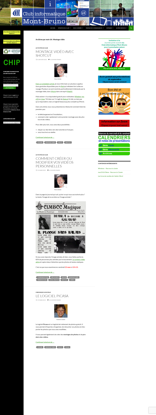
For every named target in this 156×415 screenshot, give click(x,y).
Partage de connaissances (94, 28)
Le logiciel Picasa (52, 296)
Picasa (67, 347)
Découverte (55, 277)
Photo (60, 142)
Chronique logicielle (43, 292)
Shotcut (65, 99)
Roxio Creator (54, 280)
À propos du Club (63, 28)
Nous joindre (77, 28)
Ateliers (40, 142)
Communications (42, 277)
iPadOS (69, 91)
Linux (43, 99)
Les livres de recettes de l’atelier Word (110, 176)
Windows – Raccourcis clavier (108, 168)
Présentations (42, 280)
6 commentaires (54, 170)
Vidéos (72, 280)
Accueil (52, 28)
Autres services (121, 28)
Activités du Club (42, 48)
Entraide (109, 28)
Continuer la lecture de (45, 137)
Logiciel (40, 347)
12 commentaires (55, 300)
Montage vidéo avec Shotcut (55, 53)
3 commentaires (55, 59)
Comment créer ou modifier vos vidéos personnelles (54, 162)
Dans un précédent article (45, 84)
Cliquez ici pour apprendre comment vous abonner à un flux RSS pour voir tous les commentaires (11, 107)
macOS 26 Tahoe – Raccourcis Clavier (110, 172)
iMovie (53, 91)
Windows (78, 96)
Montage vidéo (50, 142)
